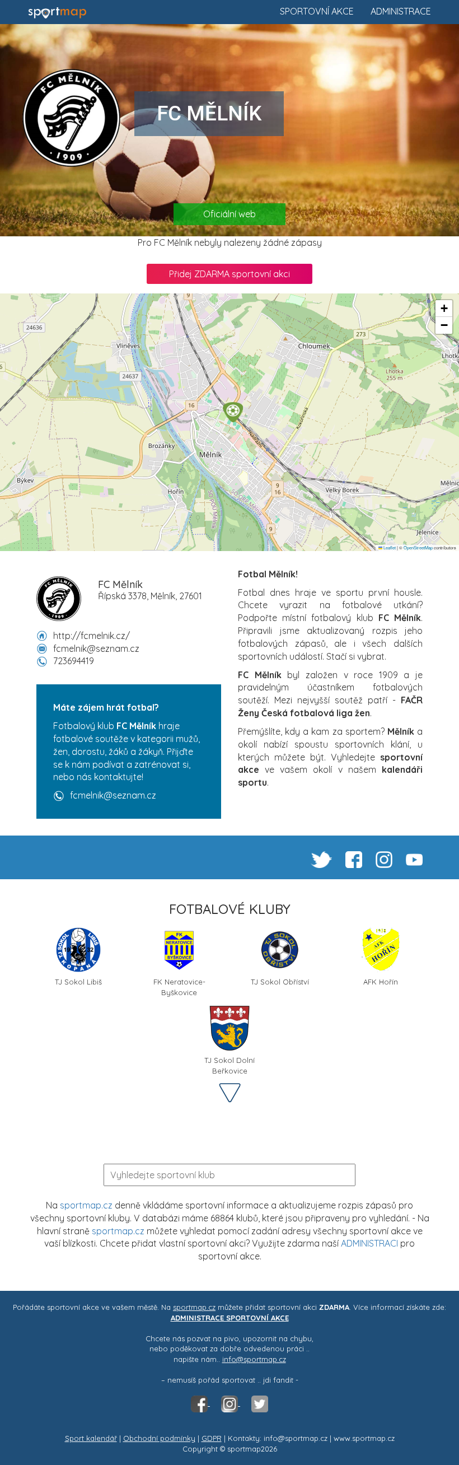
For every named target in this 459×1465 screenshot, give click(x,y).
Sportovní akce (317, 11)
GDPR (212, 1438)
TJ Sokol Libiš (78, 981)
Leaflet (389, 547)
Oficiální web (229, 214)
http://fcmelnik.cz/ (91, 635)
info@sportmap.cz (254, 1359)
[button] (233, 412)
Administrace (401, 11)
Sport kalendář (91, 1438)
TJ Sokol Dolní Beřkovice (229, 1064)
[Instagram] (230, 1402)
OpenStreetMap (418, 547)
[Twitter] (259, 1402)
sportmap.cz (86, 1205)
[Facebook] (200, 1402)
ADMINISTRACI (369, 1243)
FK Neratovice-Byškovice (179, 986)
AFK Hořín (380, 981)
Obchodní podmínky (159, 1438)
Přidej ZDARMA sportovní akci (229, 273)
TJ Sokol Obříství (280, 981)
